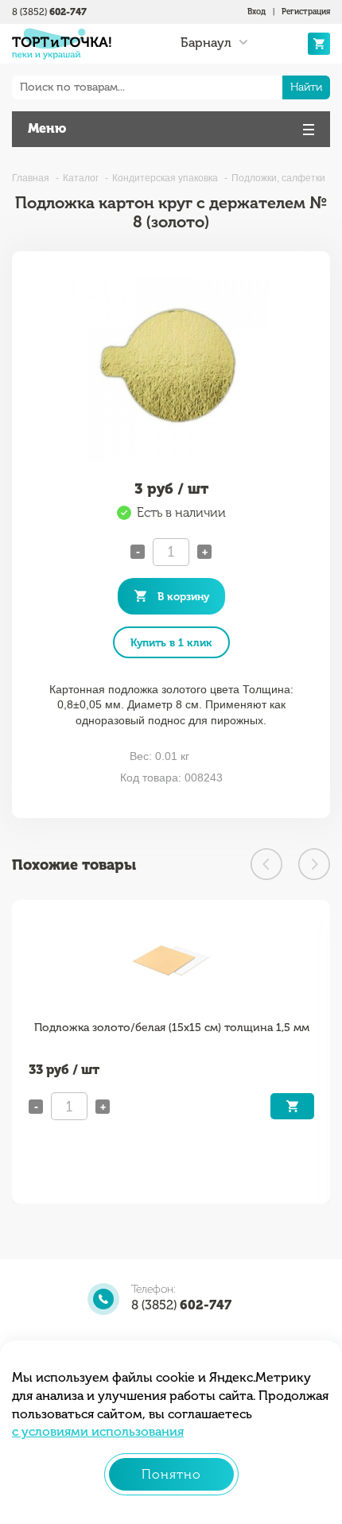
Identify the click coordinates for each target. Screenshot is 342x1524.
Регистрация (306, 12)
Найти (306, 87)
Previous (266, 864)
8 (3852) (49, 11)
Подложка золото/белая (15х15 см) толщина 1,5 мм (171, 1027)
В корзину (183, 596)
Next (314, 864)
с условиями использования (98, 1431)
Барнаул (206, 43)
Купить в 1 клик (171, 642)
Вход (256, 12)
